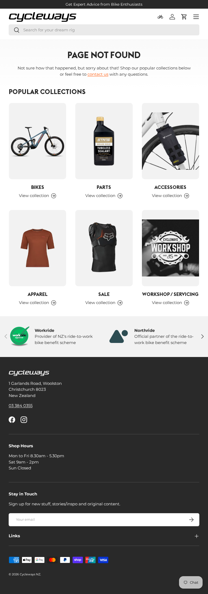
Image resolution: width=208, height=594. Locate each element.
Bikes (37, 187)
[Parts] (103, 141)
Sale (104, 294)
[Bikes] (37, 141)
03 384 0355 (20, 405)
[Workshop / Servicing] (170, 248)
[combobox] (104, 29)
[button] (184, 17)
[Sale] (103, 248)
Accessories (170, 187)
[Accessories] (170, 141)
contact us (97, 74)
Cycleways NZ (30, 574)
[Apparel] (37, 248)
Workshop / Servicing (170, 294)
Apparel (38, 294)
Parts (104, 187)
